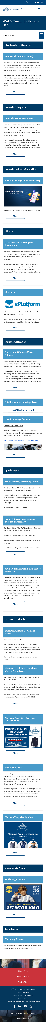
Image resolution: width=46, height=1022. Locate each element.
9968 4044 (25, 992)
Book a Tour (23, 982)
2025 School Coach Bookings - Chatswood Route (21, 441)
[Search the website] (27, 2)
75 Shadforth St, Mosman (26, 989)
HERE (30, 948)
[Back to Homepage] (13, 9)
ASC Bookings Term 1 (23, 410)
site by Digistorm (23, 1018)
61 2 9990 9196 (28, 996)
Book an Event (23, 977)
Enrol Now (23, 971)
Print (13, 35)
